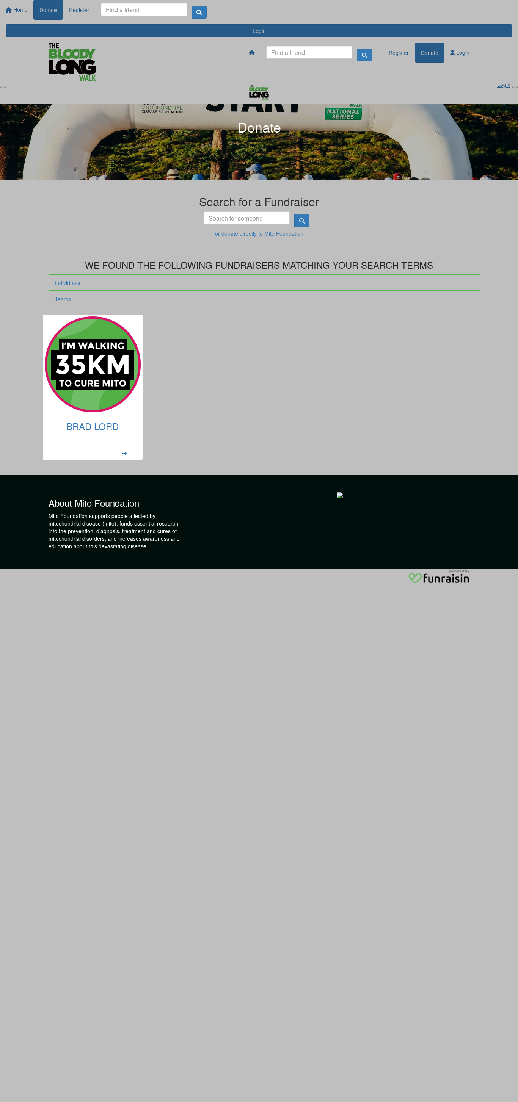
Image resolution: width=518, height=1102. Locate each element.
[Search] (199, 12)
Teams (63, 299)
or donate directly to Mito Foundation (259, 233)
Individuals (67, 282)
